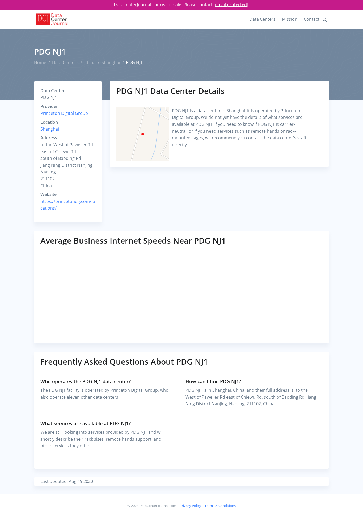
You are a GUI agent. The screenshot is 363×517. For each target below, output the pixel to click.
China (90, 62)
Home (40, 62)
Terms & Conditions (220, 505)
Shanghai (111, 62)
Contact (311, 19)
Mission (289, 19)
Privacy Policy (190, 505)
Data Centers (262, 19)
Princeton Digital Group (64, 113)
